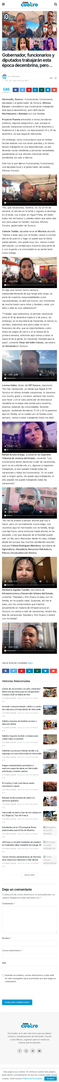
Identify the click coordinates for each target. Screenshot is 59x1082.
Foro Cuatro (10, 698)
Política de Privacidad (32, 1078)
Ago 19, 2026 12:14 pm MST (29, 789)
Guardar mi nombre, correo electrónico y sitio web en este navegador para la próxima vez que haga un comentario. (30, 978)
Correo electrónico (12, 950)
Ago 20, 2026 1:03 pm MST (28, 742)
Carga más (29, 875)
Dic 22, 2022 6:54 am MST (17, 80)
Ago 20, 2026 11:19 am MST (29, 757)
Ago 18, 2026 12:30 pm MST (29, 848)
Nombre (7, 938)
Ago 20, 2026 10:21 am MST (29, 775)
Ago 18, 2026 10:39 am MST (29, 863)
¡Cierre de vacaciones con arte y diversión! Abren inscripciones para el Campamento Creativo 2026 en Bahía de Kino (21, 691)
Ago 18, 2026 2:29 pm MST (28, 834)
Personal (15, 76)
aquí (30, 662)
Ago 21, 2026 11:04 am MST (29, 698)
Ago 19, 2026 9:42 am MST (29, 819)
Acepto (50, 1078)
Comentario (8, 903)
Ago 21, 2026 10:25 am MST (29, 713)
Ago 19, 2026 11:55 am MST (29, 804)
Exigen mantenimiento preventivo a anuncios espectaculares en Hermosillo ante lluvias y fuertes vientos (20, 768)
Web (4, 963)
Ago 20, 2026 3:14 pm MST (28, 727)
